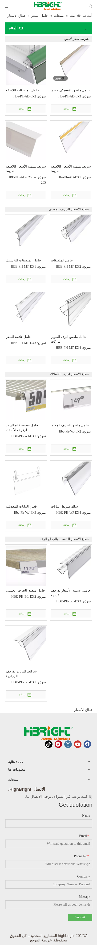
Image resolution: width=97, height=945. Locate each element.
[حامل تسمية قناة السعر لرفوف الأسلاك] (26, 400)
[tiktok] (49, 744)
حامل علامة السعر (18, 337)
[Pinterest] (58, 744)
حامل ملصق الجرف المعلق (70, 425)
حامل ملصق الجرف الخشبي (25, 590)
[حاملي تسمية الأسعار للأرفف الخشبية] (71, 565)
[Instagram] (68, 744)
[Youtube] (77, 744)
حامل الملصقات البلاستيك (23, 260)
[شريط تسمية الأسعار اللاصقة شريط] (26, 141)
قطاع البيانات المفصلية (21, 506)
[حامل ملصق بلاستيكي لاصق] (71, 65)
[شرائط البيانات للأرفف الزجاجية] (26, 646)
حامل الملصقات (62, 260)
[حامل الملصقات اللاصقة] (26, 65)
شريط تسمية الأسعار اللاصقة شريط (26, 168)
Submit (80, 917)
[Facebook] (87, 744)
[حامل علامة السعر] (26, 312)
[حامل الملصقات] (71, 235)
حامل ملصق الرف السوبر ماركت (68, 339)
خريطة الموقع (41, 940)
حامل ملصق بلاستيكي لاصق (70, 90)
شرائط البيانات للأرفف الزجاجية (21, 673)
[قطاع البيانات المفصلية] (26, 481)
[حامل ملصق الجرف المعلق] (71, 400)
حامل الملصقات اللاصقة (22, 90)
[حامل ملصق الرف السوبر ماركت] (71, 312)
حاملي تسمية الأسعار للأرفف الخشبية (71, 592)
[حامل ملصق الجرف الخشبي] (26, 565)
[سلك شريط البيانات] (71, 481)
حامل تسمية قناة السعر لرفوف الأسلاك (22, 427)
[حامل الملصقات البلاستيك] (26, 235)
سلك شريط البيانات (64, 506)
